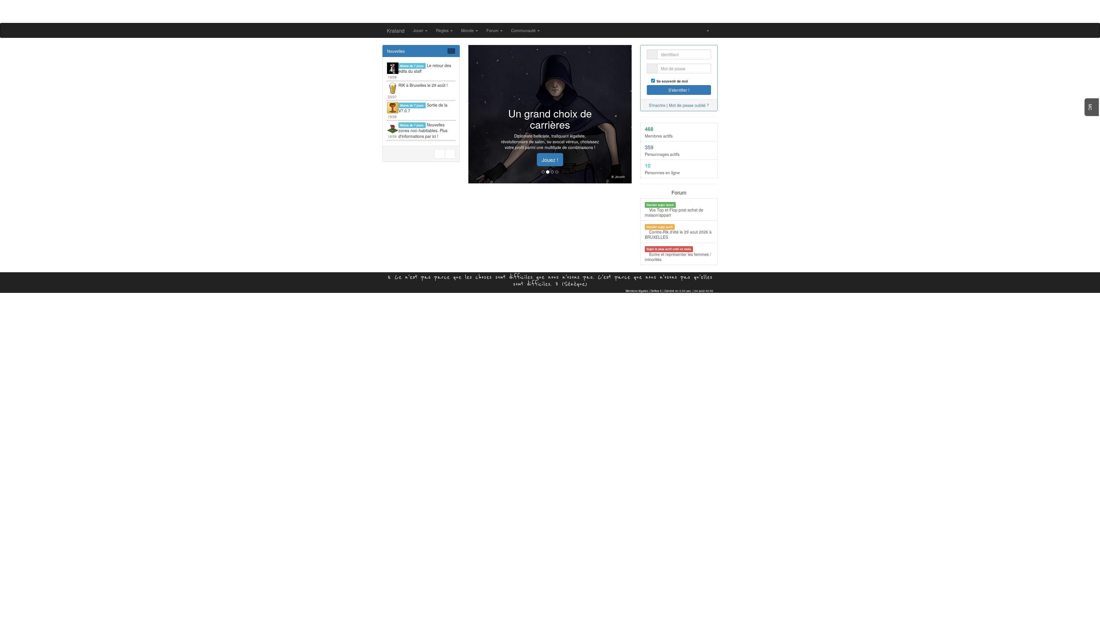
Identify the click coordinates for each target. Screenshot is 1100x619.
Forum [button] (493, 30)
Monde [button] (468, 30)
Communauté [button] (524, 30)
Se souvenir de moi (671, 81)
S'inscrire (657, 105)
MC (1090, 107)
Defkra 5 (656, 291)
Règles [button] (443, 30)
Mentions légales (637, 291)
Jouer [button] (419, 30)
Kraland (395, 30)
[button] (706, 30)
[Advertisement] (550, 10)
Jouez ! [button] (550, 159)
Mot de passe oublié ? (689, 105)
